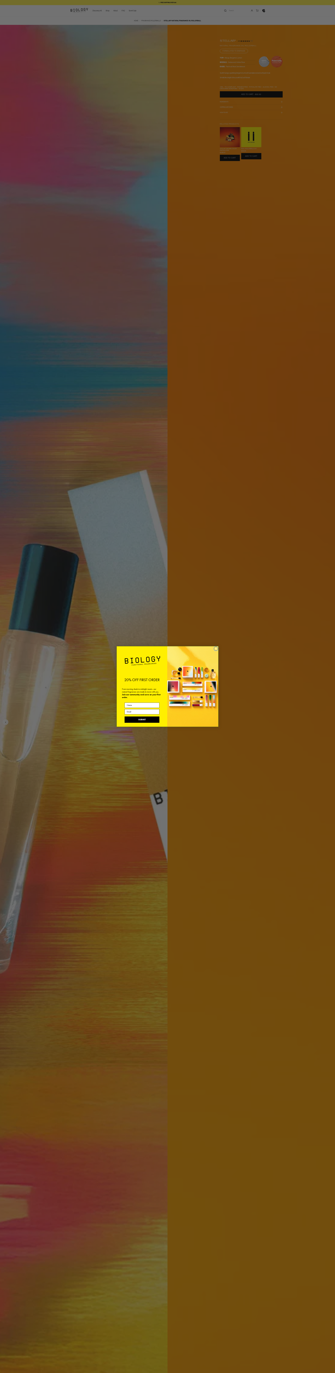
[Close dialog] (216, 649)
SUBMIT (142, 719)
